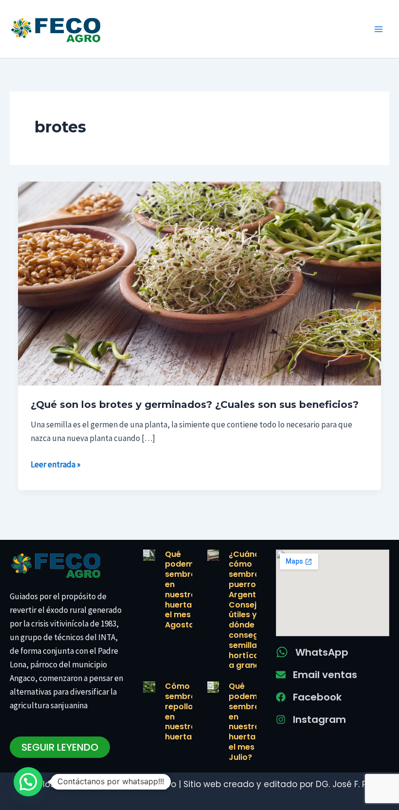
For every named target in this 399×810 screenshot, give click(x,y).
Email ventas (325, 674)
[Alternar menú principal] (378, 29)
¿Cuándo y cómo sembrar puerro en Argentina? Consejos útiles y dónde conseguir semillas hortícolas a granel (250, 610)
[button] (28, 781)
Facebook (317, 697)
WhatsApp (321, 652)
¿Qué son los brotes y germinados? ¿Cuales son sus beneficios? (195, 404)
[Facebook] (281, 697)
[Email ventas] (281, 675)
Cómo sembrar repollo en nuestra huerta (182, 711)
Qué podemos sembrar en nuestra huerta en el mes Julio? (248, 722)
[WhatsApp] (282, 652)
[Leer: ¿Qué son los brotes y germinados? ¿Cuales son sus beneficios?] (199, 282)
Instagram (319, 719)
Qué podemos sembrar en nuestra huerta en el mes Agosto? (184, 590)
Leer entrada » (55, 464)
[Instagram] (281, 719)
